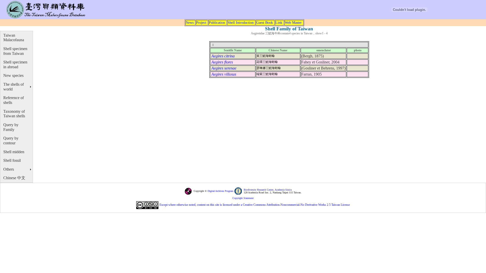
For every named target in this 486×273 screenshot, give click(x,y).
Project (201, 22)
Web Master (293, 22)
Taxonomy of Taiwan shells (14, 113)
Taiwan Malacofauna (13, 37)
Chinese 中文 (14, 178)
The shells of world (13, 86)
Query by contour (10, 140)
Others (8, 169)
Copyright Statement (243, 198)
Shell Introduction (241, 22)
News (190, 22)
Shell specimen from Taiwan (15, 51)
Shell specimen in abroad (15, 64)
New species (13, 75)
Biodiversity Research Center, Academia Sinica (268, 189)
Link (278, 22)
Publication (217, 22)
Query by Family (10, 127)
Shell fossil (12, 160)
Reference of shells (13, 100)
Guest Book (264, 22)
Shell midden (13, 152)
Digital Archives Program (220, 191)
